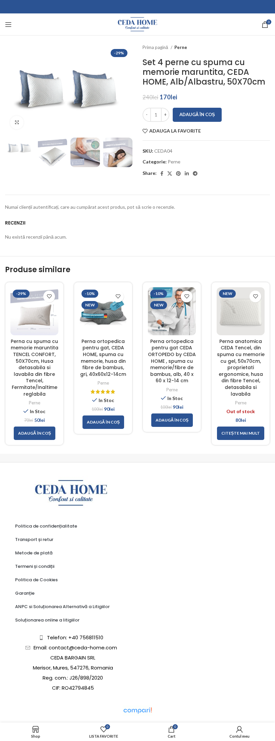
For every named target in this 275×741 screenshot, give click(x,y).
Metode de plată (34, 553)
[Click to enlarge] (16, 122)
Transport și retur (34, 539)
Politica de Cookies (36, 580)
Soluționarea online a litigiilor (47, 620)
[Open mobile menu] (8, 24)
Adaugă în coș (197, 114)
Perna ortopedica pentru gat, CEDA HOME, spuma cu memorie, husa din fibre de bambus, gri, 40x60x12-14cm (103, 358)
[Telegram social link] (195, 173)
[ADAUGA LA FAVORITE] (49, 296)
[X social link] (169, 173)
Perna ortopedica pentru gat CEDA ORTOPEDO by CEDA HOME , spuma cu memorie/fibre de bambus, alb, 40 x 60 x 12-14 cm (172, 361)
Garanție (25, 593)
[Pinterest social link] (178, 173)
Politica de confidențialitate (46, 526)
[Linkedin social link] (187, 173)
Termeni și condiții (34, 566)
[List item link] (71, 638)
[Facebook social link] (161, 173)
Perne (180, 47)
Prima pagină (156, 47)
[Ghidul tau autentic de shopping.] (137, 710)
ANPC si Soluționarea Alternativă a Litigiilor (62, 606)
